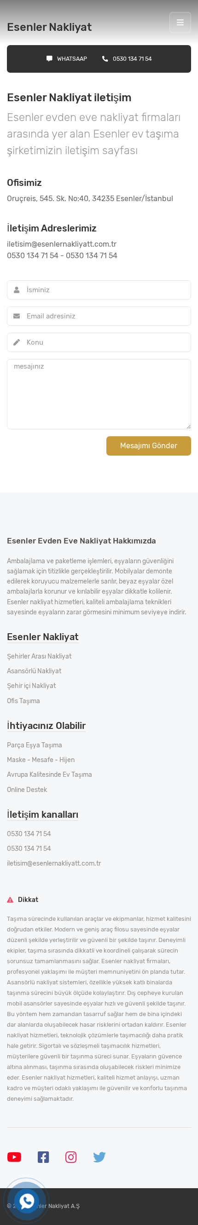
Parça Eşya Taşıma (34, 745)
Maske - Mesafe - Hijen (41, 760)
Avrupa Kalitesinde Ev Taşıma (49, 775)
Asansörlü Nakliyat (34, 671)
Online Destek (27, 790)
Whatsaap (72, 58)
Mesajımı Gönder (148, 445)
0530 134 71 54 (132, 58)
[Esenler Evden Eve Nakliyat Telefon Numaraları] (27, 1201)
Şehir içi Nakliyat (31, 686)
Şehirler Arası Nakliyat (39, 656)
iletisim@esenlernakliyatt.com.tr (54, 863)
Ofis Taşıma (23, 701)
